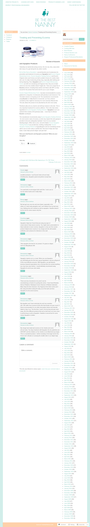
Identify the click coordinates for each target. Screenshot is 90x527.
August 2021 (67, 195)
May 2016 (67, 327)
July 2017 (67, 297)
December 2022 (68, 161)
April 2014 (67, 380)
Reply (22, 179)
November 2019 (68, 240)
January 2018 (68, 287)
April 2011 (67, 456)
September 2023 (69, 142)
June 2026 (67, 72)
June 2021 (67, 200)
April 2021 (67, 204)
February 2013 (68, 410)
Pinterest (8, 39)
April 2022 (67, 178)
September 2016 (69, 318)
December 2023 (68, 136)
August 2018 (67, 272)
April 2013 (67, 405)
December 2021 (68, 187)
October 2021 (68, 191)
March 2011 (67, 458)
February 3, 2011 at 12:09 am (26, 201)
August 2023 (67, 144)
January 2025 (68, 108)
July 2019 (67, 248)
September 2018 (69, 270)
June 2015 (67, 350)
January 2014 (68, 386)
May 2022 (67, 176)
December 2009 (68, 490)
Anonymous (24, 185)
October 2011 (68, 444)
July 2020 (67, 223)
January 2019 (68, 261)
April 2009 (67, 507)
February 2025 (68, 106)
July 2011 (67, 450)
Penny (22, 199)
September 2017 (69, 295)
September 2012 (69, 420)
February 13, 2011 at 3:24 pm (27, 325)
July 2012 (67, 425)
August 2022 (67, 170)
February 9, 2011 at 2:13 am (26, 300)
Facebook (9, 35)
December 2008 (68, 516)
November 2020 (68, 215)
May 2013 (67, 403)
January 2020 (68, 236)
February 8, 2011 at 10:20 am (26, 278)
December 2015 (68, 338)
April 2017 (67, 304)
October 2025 (68, 89)
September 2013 (69, 395)
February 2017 (68, 308)
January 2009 (68, 514)
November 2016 (68, 314)
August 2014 (67, 371)
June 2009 (67, 503)
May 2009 (67, 505)
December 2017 (68, 289)
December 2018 (68, 263)
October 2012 (68, 418)
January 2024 (68, 134)
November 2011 (68, 441)
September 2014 (69, 369)
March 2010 (67, 484)
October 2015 (68, 342)
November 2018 (68, 265)
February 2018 (68, 285)
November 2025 (68, 87)
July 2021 (67, 198)
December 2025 (68, 85)
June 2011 (67, 452)
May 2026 (67, 74)
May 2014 (67, 378)
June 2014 (67, 376)
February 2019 (68, 259)
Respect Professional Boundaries (17, 5)
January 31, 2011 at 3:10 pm (26, 172)
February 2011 (68, 461)
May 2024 (67, 125)
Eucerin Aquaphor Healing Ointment (41, 76)
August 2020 (67, 221)
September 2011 (68, 446)
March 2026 (67, 79)
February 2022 (68, 183)
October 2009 (68, 495)
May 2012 (67, 429)
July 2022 (67, 172)
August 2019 (67, 246)
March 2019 (67, 257)
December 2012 (68, 414)
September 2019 (69, 244)
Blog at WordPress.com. (45, 524)
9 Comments (33, 40)
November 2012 (68, 416)
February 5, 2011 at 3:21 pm (26, 220)
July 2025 (67, 96)
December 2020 (68, 212)
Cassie (22, 170)
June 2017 (67, 299)
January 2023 (68, 159)
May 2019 (67, 253)
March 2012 (67, 433)
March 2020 (67, 231)
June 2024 (67, 123)
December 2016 (68, 312)
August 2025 (67, 94)
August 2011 (67, 448)
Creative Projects (12, 2)
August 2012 (67, 422)
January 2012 (68, 437)
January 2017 (68, 310)
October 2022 (68, 166)
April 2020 (67, 229)
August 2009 (67, 499)
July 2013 (67, 399)
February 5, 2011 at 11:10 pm (26, 240)
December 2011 (68, 439)
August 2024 (67, 119)
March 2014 (67, 382)
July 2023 (67, 147)
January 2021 (68, 210)
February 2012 (68, 435)
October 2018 (68, 268)
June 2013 (67, 401)
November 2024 (68, 113)
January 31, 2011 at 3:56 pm (26, 186)
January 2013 (68, 412)
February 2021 (68, 208)
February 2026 (68, 81)
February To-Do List (54, 162)
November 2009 (68, 492)
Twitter (8, 41)
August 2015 (67, 346)
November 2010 (68, 467)
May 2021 (67, 202)
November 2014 (68, 365)
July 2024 (67, 121)
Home (30, 32)
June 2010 (67, 478)
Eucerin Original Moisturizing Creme (30, 93)
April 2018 (67, 280)
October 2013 (68, 393)
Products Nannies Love (56, 2)
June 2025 (67, 98)
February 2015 (68, 359)
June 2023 (67, 149)
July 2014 (67, 374)
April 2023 (67, 153)
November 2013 (68, 391)
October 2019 (68, 242)
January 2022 (68, 185)
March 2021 (67, 206)
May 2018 (67, 278)
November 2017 (68, 291)
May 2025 (67, 100)
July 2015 (67, 348)
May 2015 (67, 352)
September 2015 (69, 344)
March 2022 (67, 181)
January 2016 (68, 335)
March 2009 (67, 509)
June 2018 (67, 276)
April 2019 (67, 255)
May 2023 (67, 151)
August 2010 (67, 473)
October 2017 (68, 293)
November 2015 (68, 340)
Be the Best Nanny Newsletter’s (28, 72)
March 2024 (67, 130)
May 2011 (67, 454)
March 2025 (67, 104)
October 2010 (68, 469)
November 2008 (68, 518)
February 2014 (68, 384)
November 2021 (68, 189)
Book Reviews (41, 2)
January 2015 (68, 361)
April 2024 (67, 128)
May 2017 (67, 301)
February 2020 (68, 234)
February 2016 (68, 333)
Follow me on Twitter (77, 5)
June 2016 (67, 325)
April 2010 (67, 482)
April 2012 (67, 431)
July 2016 (67, 323)
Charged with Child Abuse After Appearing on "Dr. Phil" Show (37, 160)
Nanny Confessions (74, 2)
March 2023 (67, 155)
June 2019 (67, 251)
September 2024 (69, 117)
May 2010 (67, 480)
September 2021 (69, 193)
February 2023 (68, 157)
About (66, 63)
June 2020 (67, 225)
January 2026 (68, 83)
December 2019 (68, 238)
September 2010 (69, 471)
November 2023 (68, 138)
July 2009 (67, 501)
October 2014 (68, 367)
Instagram (9, 37)
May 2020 (67, 227)
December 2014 (68, 363)
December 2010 (68, 465)
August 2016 (67, 321)
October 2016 (68, 316)
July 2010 (67, 475)
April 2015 (67, 355)
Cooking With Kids (27, 2)
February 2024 (68, 132)
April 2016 (67, 329)
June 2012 (67, 427)
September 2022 (69, 168)
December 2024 (68, 111)
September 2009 (69, 497)
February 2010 (68, 486)
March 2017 (67, 306)
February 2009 (68, 512)
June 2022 (67, 174)
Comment (54, 363)
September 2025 (69, 91)
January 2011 (68, 463)
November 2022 (68, 164)
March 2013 (67, 408)
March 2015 (67, 357)
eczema (35, 32)
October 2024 (68, 115)
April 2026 (67, 77)
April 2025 (67, 102)
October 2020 (68, 217)
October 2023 (68, 140)
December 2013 (68, 388)
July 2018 (67, 274)
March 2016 (67, 331)
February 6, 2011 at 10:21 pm (27, 255)
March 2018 (67, 282)
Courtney (23, 218)
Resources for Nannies (70, 66)
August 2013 (67, 397)
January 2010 (68, 488)
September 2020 (69, 219)
